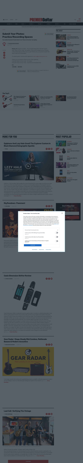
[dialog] (41, 231)
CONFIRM (33, 245)
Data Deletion (34, 249)
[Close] (62, 213)
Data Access (41, 249)
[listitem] (41, 230)
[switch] (56, 233)
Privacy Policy (48, 249)
